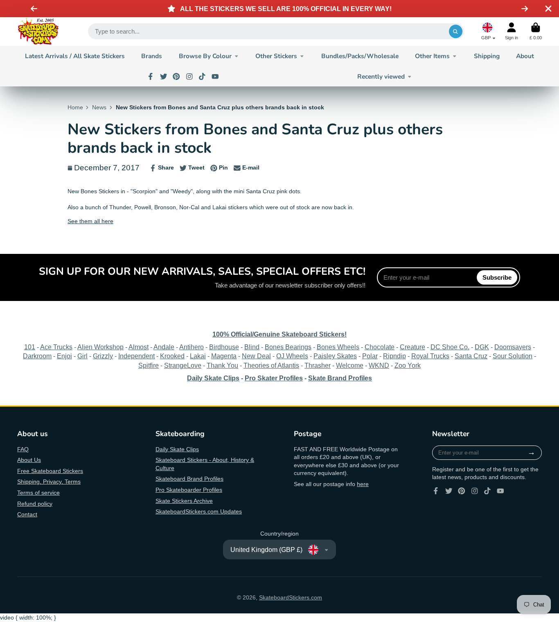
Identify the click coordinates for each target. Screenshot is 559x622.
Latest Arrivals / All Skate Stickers (75, 56)
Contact (27, 514)
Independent (136, 356)
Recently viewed (381, 76)
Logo (38, 31)
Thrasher (317, 365)
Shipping (487, 56)
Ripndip (394, 356)
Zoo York (407, 365)
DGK (482, 347)
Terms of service (38, 492)
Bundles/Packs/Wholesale (360, 56)
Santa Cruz (471, 356)
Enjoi (64, 356)
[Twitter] (163, 76)
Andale (163, 347)
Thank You (222, 365)
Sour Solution (512, 356)
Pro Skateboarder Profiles (189, 489)
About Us (29, 460)
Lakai (198, 356)
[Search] (456, 31)
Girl (82, 356)
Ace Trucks (56, 347)
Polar (370, 356)
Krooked (172, 356)
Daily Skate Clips (177, 449)
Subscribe (497, 277)
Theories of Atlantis (271, 365)
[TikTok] (202, 76)
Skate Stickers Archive (184, 501)
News (99, 107)
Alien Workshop (100, 347)
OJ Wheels (292, 356)
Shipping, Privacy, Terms (49, 481)
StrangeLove (182, 365)
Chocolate (379, 347)
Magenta (224, 356)
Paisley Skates (335, 356)
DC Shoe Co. (450, 347)
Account (511, 31)
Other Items (432, 56)
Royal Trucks (430, 356)
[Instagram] (189, 76)
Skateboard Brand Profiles (189, 478)
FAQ (23, 449)
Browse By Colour (205, 56)
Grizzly (103, 356)
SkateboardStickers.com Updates (199, 511)
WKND (379, 365)
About (525, 56)
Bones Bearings (288, 347)
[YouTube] (215, 76)
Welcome (349, 365)
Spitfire (148, 365)
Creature (412, 347)
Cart (536, 31)
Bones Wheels (338, 347)
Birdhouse (224, 347)
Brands (151, 56)
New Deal (256, 356)
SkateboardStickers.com (290, 597)
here (363, 484)
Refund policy (34, 503)
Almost (138, 347)
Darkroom (37, 356)
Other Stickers (276, 56)
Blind (251, 347)
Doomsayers (512, 347)
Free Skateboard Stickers (50, 471)
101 (29, 347)
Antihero (191, 347)
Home (75, 107)
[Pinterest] (176, 76)
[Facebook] (150, 76)
